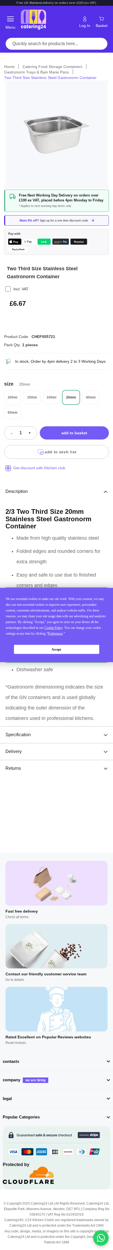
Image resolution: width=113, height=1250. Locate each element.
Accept (56, 649)
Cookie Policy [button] (53, 628)
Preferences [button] (55, 633)
